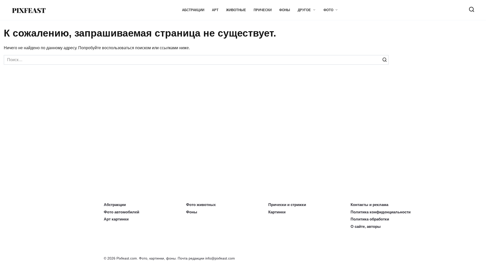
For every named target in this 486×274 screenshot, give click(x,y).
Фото (328, 10)
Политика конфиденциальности (377, 213)
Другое (304, 10)
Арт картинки (114, 220)
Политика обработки (367, 220)
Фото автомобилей (119, 213)
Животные (236, 10)
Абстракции (193, 10)
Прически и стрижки (284, 206)
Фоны (284, 10)
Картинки (276, 213)
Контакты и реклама (367, 206)
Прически (263, 10)
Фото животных (198, 206)
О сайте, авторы (364, 227)
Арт (215, 10)
